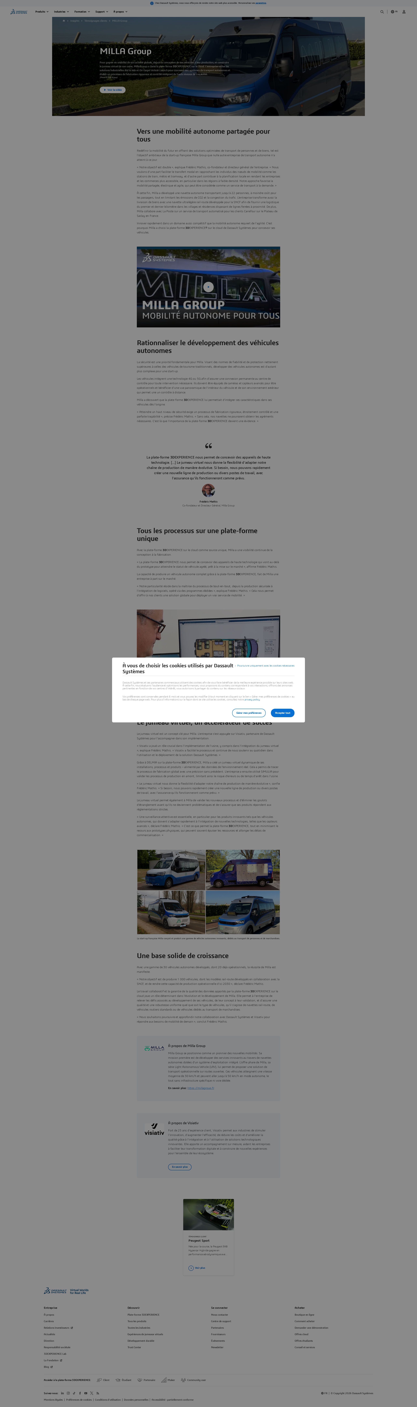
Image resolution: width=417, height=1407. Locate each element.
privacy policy (252, 699)
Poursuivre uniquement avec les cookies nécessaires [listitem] (266, 665)
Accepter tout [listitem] (282, 713)
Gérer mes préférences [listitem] (248, 713)
